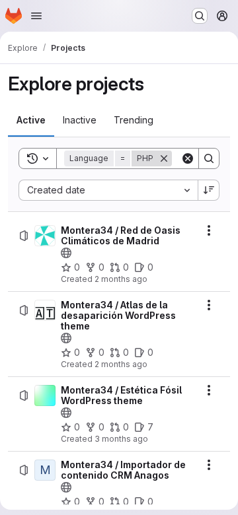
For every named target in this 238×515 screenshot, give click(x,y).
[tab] (31, 120)
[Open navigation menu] (36, 15)
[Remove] (164, 158)
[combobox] (108, 190)
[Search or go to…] (200, 16)
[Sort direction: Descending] (208, 190)
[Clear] (188, 158)
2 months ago (121, 279)
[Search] (208, 158)
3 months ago (121, 439)
